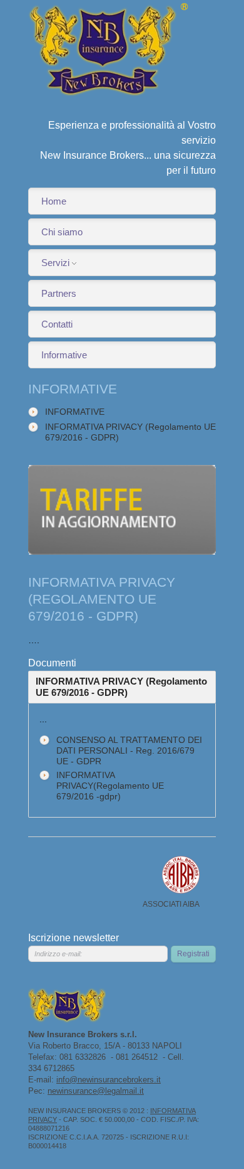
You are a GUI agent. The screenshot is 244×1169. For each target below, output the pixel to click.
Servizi (55, 262)
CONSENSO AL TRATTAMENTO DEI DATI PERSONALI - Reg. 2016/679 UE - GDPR (129, 750)
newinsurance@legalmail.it (96, 1091)
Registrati (193, 953)
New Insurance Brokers (109, 50)
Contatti (57, 324)
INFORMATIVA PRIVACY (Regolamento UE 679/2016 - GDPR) (130, 432)
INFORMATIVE (74, 412)
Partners (58, 293)
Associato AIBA (181, 875)
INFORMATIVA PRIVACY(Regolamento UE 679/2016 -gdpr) (110, 785)
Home (53, 201)
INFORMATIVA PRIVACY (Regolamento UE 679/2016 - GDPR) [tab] (121, 687)
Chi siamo (62, 232)
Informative (64, 355)
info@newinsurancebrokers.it (108, 1079)
